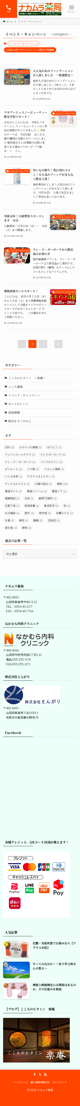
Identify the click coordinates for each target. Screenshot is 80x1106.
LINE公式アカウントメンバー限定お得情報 (30, 50)
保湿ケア (59, 491)
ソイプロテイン (51, 462)
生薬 (9, 520)
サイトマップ (59, 1082)
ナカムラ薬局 (54, 469)
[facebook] (35, 1075)
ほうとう (54, 447)
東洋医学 (51, 505)
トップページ (20, 1082)
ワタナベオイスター (41, 476)
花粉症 (54, 520)
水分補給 (12, 513)
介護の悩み (43, 484)
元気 (29, 498)
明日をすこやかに (19, 421)
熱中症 (45, 513)
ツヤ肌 (33, 469)
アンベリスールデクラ (20, 454)
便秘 (62, 484)
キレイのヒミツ (18, 404)
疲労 (23, 520)
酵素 (26, 527)
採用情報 (14, 412)
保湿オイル (13, 491)
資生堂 (11, 527)
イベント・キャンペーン (24, 395)
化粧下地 (12, 505)
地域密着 (31, 505)
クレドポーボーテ (52, 454)
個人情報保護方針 (40, 1082)
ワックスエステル (17, 484)
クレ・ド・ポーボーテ (20, 462)
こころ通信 (15, 387)
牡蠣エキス (64, 513)
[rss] (45, 1075)
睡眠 (38, 520)
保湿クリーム (37, 491)
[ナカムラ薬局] (40, 9)
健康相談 (12, 498)
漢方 (29, 513)
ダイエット (13, 469)
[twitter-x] (40, 1075)
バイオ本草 (13, 476)
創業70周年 (47, 498)
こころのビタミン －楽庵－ (27, 378)
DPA (9, 447)
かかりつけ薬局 (30, 447)
